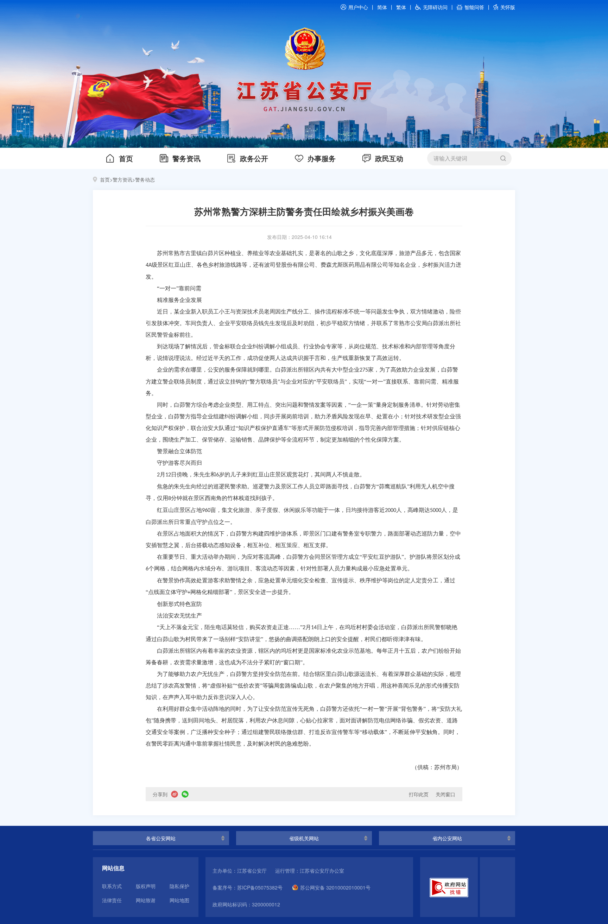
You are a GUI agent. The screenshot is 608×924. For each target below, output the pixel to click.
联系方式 (112, 886)
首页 (126, 158)
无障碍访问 (435, 7)
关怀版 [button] (507, 7)
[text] (463, 158)
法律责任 (112, 900)
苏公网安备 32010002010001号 (335, 887)
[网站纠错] (449, 887)
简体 (382, 7)
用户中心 (358, 7)
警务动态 (145, 179)
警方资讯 (122, 179)
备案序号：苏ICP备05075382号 (248, 887)
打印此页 (419, 794)
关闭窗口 (445, 794)
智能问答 (474, 7)
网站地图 (179, 900)
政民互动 (389, 158)
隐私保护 (179, 886)
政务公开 (254, 158)
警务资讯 (186, 158)
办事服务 (322, 158)
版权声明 (146, 886)
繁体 (401, 7)
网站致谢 (146, 900)
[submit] (503, 158)
